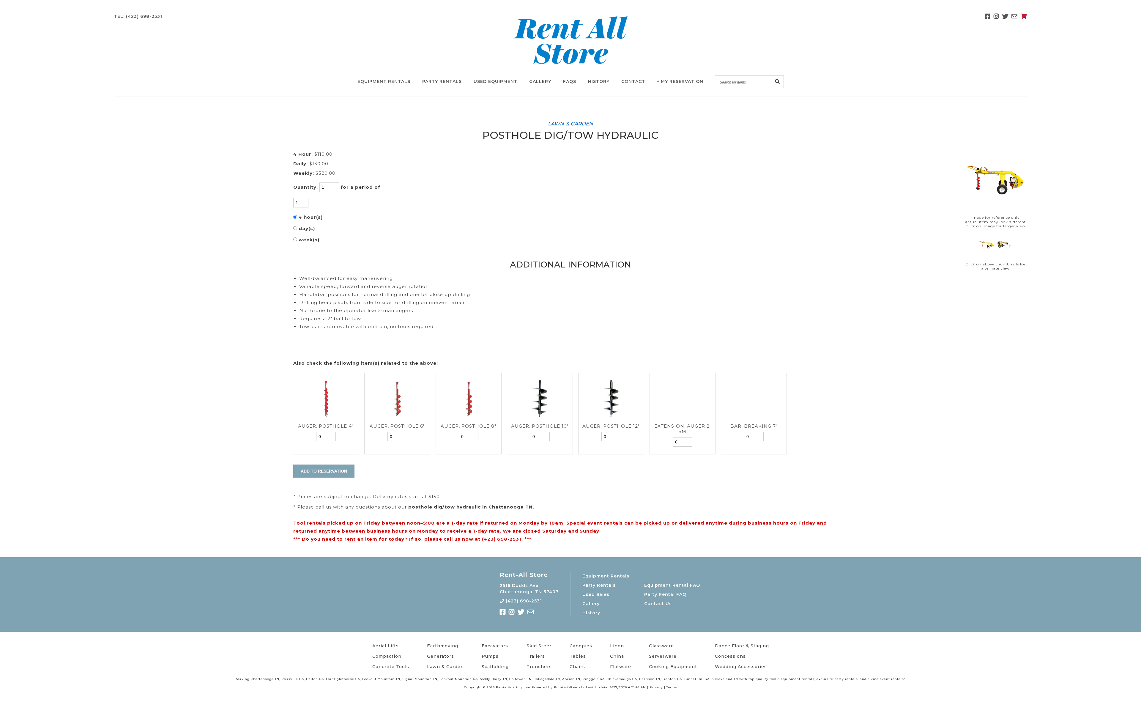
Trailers (536, 656)
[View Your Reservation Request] (1024, 16)
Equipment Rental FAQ (672, 585)
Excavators (495, 646)
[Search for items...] (777, 82)
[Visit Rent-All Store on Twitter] (1005, 16)
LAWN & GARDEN (570, 124)
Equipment (383, 81)
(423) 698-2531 (523, 601)
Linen (617, 646)
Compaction (386, 656)
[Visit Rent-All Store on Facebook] (988, 16)
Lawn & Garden (445, 666)
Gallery (540, 81)
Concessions (730, 656)
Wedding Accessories (741, 666)
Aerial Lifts (385, 646)
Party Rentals (599, 585)
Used (495, 81)
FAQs (569, 81)
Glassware (661, 646)
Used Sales (595, 594)
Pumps (490, 656)
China (617, 656)
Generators (440, 656)
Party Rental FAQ (665, 594)
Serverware (663, 656)
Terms (671, 687)
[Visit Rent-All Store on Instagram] (996, 16)
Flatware (620, 666)
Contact (633, 81)
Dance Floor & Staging (742, 646)
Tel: (138, 16)
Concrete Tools (390, 666)
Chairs (577, 666)
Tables (578, 656)
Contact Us (658, 603)
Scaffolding (495, 666)
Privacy (656, 687)
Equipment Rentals (605, 576)
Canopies (581, 646)
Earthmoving (442, 646)
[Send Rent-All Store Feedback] (1014, 16)
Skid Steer (539, 646)
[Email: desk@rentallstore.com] (530, 612)
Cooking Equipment (673, 666)
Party (442, 81)
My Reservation (682, 81)
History (598, 81)
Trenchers (539, 666)
